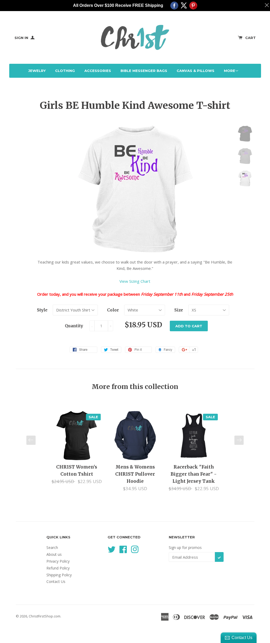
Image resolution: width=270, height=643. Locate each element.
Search (52, 547)
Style (42, 310)
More (229, 71)
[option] (76, 448)
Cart (250, 38)
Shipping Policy (59, 574)
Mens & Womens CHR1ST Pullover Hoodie (135, 474)
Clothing (65, 71)
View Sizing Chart (134, 281)
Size (178, 310)
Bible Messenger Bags (143, 71)
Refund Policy (58, 568)
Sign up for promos (185, 547)
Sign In (22, 38)
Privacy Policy (58, 561)
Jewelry (37, 71)
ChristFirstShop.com (44, 616)
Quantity (74, 325)
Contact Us (55, 581)
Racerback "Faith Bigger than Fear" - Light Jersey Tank (194, 474)
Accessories (97, 71)
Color (113, 310)
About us (54, 554)
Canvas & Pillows (195, 71)
